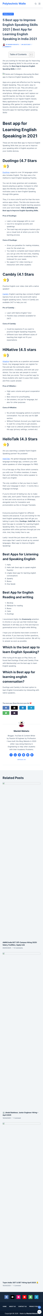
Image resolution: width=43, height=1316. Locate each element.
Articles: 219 (21, 759)
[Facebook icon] (11, 754)
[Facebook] (6, 708)
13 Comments (18, 948)
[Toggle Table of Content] (30, 54)
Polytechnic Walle (14, 3)
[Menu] (39, 4)
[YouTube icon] (32, 754)
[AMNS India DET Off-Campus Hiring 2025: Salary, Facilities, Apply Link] (21, 860)
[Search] (35, 3)
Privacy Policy (34, 1306)
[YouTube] (25, 1297)
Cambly (6, 294)
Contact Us (22, 1306)
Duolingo (6, 172)
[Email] (14, 713)
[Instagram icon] (27, 754)
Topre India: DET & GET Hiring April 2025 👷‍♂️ (20, 1282)
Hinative (6, 361)
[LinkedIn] (22, 708)
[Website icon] (19, 754)
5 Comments (7, 46)
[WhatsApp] (6, 713)
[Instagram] (18, 1297)
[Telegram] (31, 708)
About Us (12, 1306)
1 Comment (17, 1118)
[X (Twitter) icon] (23, 754)
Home (4, 1306)
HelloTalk (6, 459)
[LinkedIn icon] (15, 754)
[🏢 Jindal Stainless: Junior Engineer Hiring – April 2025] (21, 1030)
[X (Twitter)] (14, 708)
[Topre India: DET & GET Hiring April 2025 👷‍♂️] (21, 1200)
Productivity (8, 14)
